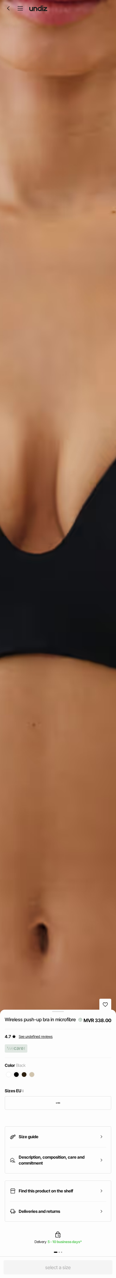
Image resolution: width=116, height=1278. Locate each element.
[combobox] (58, 1103)
